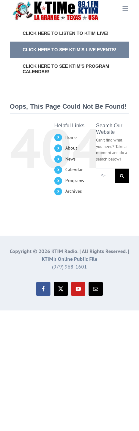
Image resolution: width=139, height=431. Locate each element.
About (71, 148)
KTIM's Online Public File (69, 259)
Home (71, 137)
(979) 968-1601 (69, 266)
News (70, 159)
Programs (74, 180)
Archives (73, 191)
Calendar (74, 169)
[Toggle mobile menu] (126, 8)
